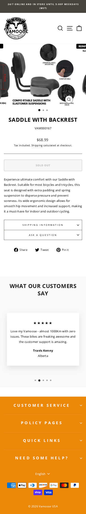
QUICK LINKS (42, 440)
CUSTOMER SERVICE (42, 405)
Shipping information (43, 224)
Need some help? (42, 457)
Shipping (37, 145)
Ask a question (43, 235)
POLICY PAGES (42, 422)
